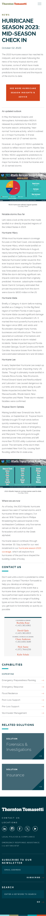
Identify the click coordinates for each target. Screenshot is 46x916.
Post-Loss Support (11, 700)
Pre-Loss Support (10, 706)
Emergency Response (12, 687)
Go (39, 902)
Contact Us (11, 818)
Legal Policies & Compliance (18, 837)
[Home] (14, 4)
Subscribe (34, 877)
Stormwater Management (14, 713)
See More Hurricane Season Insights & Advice (23, 92)
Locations (10, 822)
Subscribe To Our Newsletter (17, 861)
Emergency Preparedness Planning (19, 680)
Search (8, 887)
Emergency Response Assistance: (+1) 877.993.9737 (21, 844)
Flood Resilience (10, 693)
